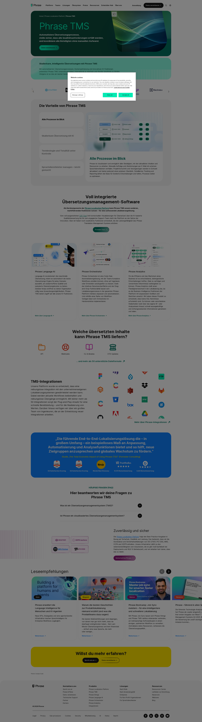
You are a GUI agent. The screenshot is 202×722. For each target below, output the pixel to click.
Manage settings (77, 95)
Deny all (109, 95)
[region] (102, 86)
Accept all (125, 95)
